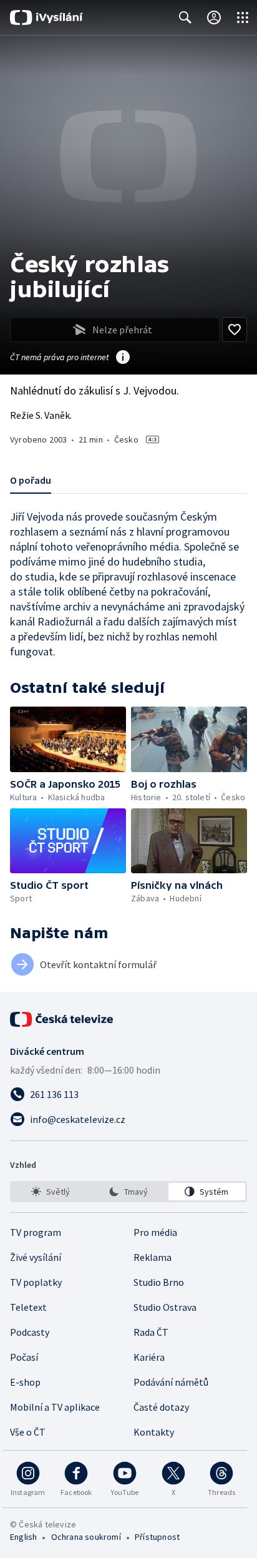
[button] (68, 739)
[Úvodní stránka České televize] (62, 1019)
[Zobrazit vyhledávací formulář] (185, 17)
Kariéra (149, 1357)
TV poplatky (36, 1282)
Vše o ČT (28, 1432)
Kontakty (153, 1432)
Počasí (24, 1357)
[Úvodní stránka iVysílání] (46, 17)
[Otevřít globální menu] (242, 17)
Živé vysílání (35, 1257)
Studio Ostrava (164, 1307)
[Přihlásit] (214, 17)
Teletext (28, 1307)
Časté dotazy (161, 1407)
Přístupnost (157, 1536)
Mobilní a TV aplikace (55, 1407)
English (23, 1536)
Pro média (155, 1232)
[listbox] (128, 1191)
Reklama (152, 1257)
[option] (50, 1191)
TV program (35, 1232)
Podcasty (29, 1332)
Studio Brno (158, 1282)
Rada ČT (150, 1332)
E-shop (25, 1382)
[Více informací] (122, 358)
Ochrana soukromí (86, 1536)
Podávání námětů (170, 1382)
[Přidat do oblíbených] (234, 329)
